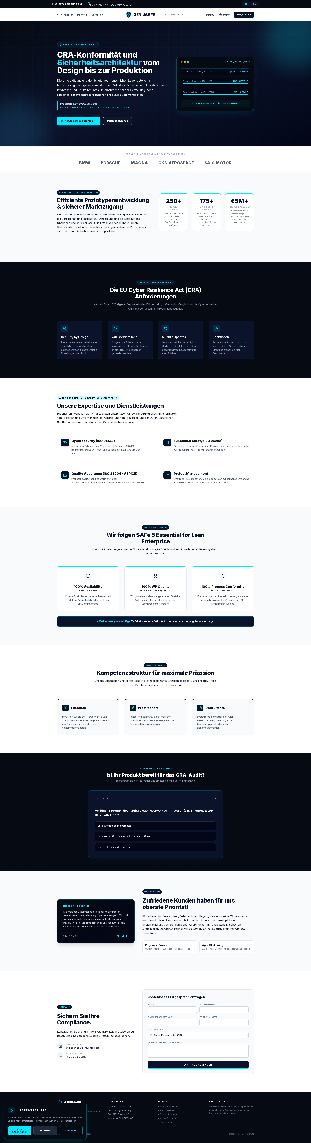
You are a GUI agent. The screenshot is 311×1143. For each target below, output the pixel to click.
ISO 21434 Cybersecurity (119, 1110)
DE (246, 4)
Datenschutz (248, 1134)
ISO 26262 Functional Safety (121, 1114)
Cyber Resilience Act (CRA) (120, 1106)
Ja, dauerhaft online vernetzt (114, 825)
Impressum (234, 1134)
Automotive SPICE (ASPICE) (120, 1118)
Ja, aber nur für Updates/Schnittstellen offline (124, 836)
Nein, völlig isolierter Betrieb (114, 847)
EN (254, 4)
